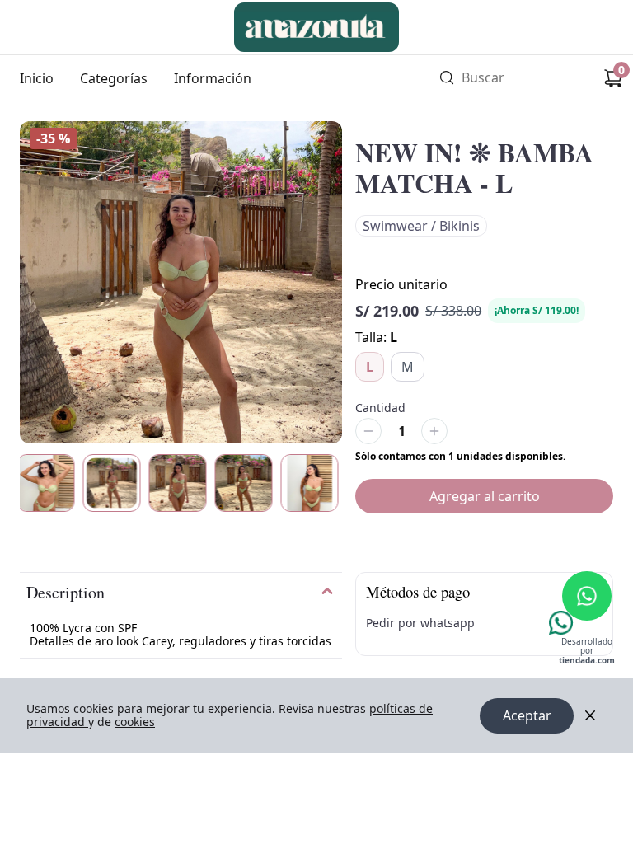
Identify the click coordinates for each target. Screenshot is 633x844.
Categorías (114, 78)
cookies (135, 721)
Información (212, 78)
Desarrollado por (587, 651)
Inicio (37, 78)
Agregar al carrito (484, 496)
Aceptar (527, 715)
